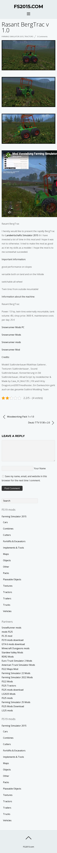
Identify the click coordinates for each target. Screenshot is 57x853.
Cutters (7, 534)
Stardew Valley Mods (12, 652)
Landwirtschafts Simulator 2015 (21, 235)
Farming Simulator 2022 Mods (17, 677)
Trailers (7, 598)
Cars (5, 522)
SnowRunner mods (11, 627)
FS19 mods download (12, 640)
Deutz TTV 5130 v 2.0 (39, 422)
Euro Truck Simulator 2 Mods (17, 660)
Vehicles (7, 611)
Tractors (28, 36)
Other (6, 566)
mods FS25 (7, 631)
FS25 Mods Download (13, 706)
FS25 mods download (12, 689)
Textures (7, 585)
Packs (6, 573)
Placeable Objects (12, 579)
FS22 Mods (7, 681)
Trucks (6, 604)
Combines (8, 528)
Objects (7, 560)
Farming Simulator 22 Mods (16, 673)
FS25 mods (7, 698)
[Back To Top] (28, 837)
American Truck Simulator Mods (18, 664)
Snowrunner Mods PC (13, 327)
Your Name (40, 468)
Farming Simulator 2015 (13, 36)
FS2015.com (28, 846)
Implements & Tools (13, 547)
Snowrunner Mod (11, 349)
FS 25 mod (7, 635)
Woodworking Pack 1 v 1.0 (20, 416)
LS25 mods (7, 710)
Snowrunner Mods (11, 334)
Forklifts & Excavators (14, 541)
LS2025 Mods (8, 693)
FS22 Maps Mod (10, 669)
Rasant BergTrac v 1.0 (25, 27)
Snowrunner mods (11, 342)
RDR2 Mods (8, 656)
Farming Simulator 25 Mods (16, 702)
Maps (6, 554)
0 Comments (42, 36)
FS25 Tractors (9, 685)
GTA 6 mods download (13, 644)
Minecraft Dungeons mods (15, 648)
